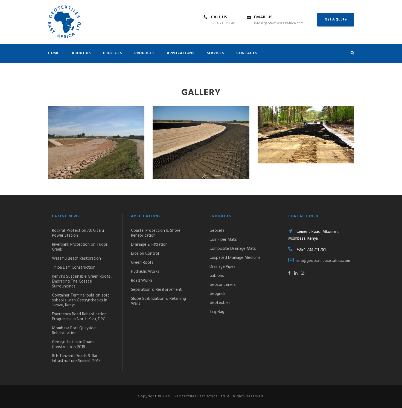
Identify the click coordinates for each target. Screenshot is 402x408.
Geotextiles (220, 303)
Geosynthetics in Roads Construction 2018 (73, 344)
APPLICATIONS (180, 53)
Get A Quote (336, 19)
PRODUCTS (144, 53)
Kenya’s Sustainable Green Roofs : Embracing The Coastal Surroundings (82, 281)
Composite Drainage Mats (232, 248)
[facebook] (289, 273)
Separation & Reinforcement (156, 289)
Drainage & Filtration (149, 244)
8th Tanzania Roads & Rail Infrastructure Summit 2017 (76, 358)
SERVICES (215, 53)
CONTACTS (246, 53)
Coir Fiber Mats (223, 239)
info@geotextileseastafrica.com (323, 261)
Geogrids (217, 293)
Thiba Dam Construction (73, 267)
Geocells (217, 230)
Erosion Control (145, 253)
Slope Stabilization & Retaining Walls (158, 301)
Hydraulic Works (145, 271)
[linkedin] (296, 273)
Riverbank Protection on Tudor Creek (79, 247)
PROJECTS (112, 53)
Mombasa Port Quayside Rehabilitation (74, 330)
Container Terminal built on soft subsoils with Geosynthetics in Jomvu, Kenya (80, 300)
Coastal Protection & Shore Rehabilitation (155, 233)
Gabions (216, 275)
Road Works (142, 280)
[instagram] (302, 273)
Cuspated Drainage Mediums (235, 257)
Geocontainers (222, 284)
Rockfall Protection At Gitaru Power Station (78, 233)
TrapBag (216, 312)
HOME (53, 53)
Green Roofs (142, 262)
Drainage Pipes (222, 266)
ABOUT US (81, 53)
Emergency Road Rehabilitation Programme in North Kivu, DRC (79, 316)
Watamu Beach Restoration (76, 258)
